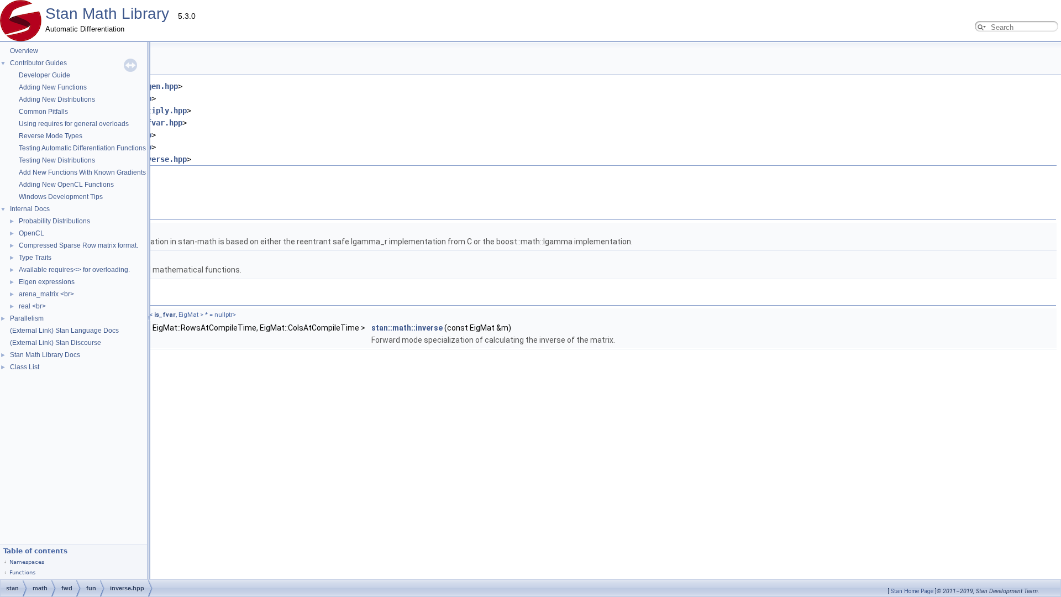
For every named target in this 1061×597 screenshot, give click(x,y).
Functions (22, 572)
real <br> (32, 306)
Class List (24, 367)
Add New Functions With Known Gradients (82, 172)
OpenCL (31, 233)
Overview (24, 51)
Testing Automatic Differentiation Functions (82, 148)
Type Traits (35, 257)
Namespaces (26, 562)
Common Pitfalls (43, 112)
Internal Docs (30, 209)
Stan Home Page (912, 591)
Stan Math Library (107, 13)
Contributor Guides (38, 63)
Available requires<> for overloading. (74, 270)
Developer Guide (44, 75)
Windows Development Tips (61, 197)
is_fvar (165, 314)
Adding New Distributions (57, 99)
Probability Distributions (54, 221)
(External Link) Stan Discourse (55, 343)
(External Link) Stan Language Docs (64, 330)
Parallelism (27, 318)
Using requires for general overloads (74, 124)
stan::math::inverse (407, 327)
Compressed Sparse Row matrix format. (78, 245)
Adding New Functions (53, 87)
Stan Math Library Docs (45, 355)
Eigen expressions (47, 282)
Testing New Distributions (57, 160)
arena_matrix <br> (46, 294)
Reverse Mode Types (50, 136)
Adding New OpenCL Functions (66, 184)
